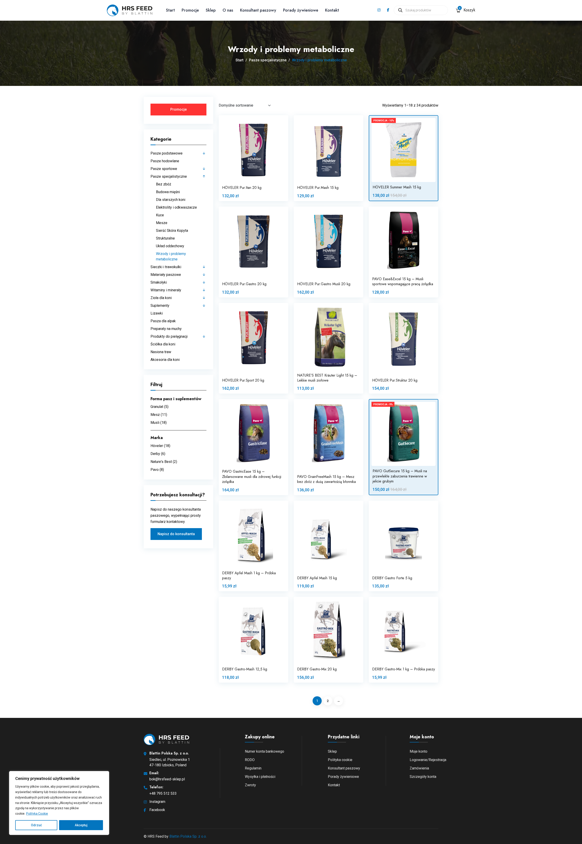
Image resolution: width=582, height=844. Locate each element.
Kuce (160, 215)
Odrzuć (36, 825)
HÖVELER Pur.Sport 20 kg (243, 380)
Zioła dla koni (161, 298)
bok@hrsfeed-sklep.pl (167, 779)
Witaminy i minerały (166, 290)
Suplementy (160, 305)
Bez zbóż (163, 184)
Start (170, 10)
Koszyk (467, 10)
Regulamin (253, 768)
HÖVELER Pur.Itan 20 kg (241, 187)
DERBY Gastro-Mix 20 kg (317, 669)
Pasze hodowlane (165, 161)
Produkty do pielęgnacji (169, 336)
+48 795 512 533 (163, 793)
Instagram (157, 801)
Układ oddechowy (170, 246)
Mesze (161, 223)
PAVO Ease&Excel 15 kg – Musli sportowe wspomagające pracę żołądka (402, 281)
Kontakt (332, 10)
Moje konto (418, 751)
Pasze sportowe (164, 169)
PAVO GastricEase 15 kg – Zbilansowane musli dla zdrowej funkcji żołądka (251, 476)
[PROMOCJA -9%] (403, 434)
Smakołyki (159, 282)
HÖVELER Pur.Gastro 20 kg (244, 284)
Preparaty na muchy (166, 329)
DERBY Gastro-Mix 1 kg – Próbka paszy (403, 669)
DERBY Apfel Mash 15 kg (317, 578)
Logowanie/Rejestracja (428, 760)
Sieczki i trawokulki (166, 267)
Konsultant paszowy (258, 10)
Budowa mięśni (168, 192)
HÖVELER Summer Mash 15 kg (397, 187)
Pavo (155, 469)
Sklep (211, 10)
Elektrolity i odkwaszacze (176, 207)
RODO (250, 760)
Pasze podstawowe (167, 153)
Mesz (155, 414)
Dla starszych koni (170, 199)
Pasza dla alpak (163, 321)
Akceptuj (81, 825)
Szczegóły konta (423, 776)
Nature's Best (161, 461)
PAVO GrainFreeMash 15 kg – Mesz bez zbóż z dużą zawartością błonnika (326, 479)
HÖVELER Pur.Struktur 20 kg (394, 380)
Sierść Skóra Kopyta (172, 230)
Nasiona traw (161, 352)
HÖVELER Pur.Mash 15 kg (318, 187)
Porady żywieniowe (300, 10)
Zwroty (250, 785)
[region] (59, 803)
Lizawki (157, 313)
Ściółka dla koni (163, 344)
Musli (155, 422)
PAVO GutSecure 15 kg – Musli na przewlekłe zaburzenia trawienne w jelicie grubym (400, 476)
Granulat (157, 407)
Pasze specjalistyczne (267, 60)
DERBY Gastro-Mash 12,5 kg (244, 669)
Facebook (157, 810)
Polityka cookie (340, 760)
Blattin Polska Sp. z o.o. (188, 836)
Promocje (190, 10)
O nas (228, 10)
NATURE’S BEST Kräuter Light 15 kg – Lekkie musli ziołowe (327, 378)
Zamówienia (419, 768)
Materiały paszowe (166, 274)
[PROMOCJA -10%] (403, 150)
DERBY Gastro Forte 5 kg (392, 578)
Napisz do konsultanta (176, 534)
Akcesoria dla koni (165, 359)
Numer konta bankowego (264, 751)
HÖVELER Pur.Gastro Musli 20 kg (323, 284)
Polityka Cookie (37, 813)
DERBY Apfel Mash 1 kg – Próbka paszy (249, 575)
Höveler (157, 446)
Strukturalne (165, 238)
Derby (155, 454)
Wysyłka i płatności (260, 776)
